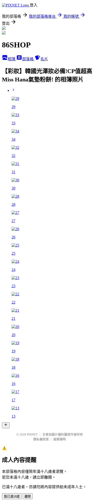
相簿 (12, 59)
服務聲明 (59, 439)
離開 (28, 496)
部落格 (28, 59)
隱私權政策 (41, 439)
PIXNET (32, 434)
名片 (44, 59)
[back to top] (6, 425)
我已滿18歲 (12, 496)
